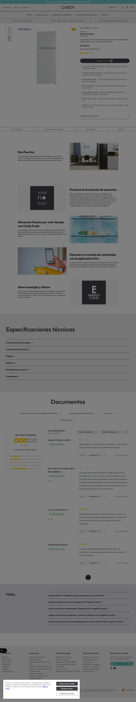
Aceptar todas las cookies (67, 683)
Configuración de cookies (66, 693)
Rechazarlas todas (67, 688)
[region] (41, 689)
